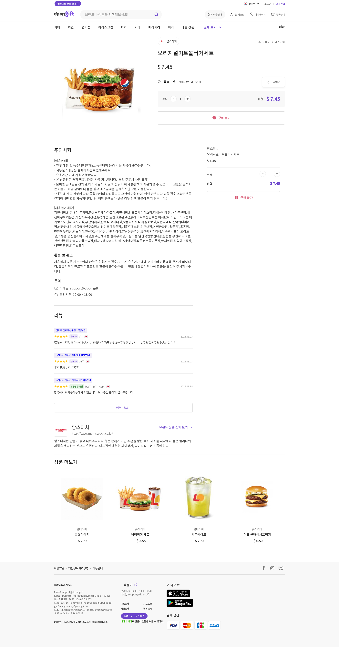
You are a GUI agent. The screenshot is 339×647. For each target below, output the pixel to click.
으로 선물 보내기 (67, 3)
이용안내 (98, 568)
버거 (267, 42)
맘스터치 (280, 42)
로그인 (267, 3)
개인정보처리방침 (78, 568)
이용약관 (59, 568)
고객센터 (127, 584)
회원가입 (280, 3)
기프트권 (147, 603)
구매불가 (224, 117)
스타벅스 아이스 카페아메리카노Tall (73, 380)
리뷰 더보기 (123, 407)
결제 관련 (147, 608)
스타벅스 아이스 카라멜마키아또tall (73, 355)
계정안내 (125, 608)
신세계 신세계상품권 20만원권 (71, 330)
